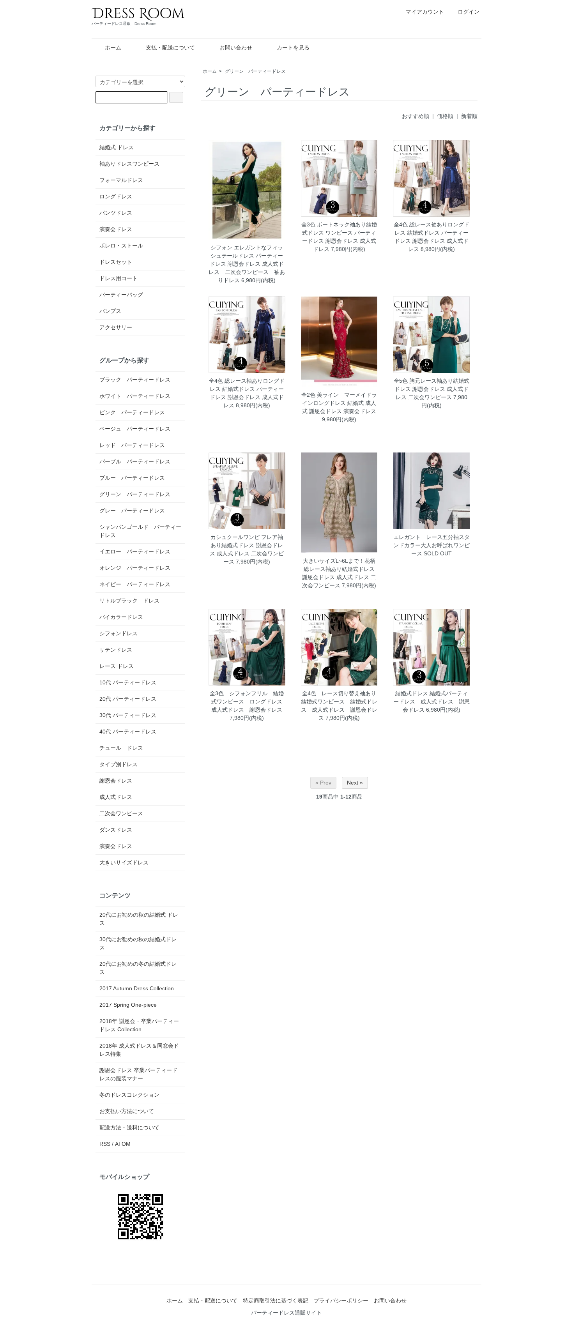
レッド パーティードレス (132, 445)
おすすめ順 (415, 116)
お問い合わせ (235, 47)
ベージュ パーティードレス (134, 429)
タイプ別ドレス (118, 764)
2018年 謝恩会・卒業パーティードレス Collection (139, 1025)
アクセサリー (115, 327)
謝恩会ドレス (115, 781)
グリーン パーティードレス (255, 71)
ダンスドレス (115, 830)
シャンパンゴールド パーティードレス (140, 531)
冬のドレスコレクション (129, 1095)
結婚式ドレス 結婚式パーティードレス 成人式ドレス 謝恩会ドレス (431, 701)
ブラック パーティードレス (134, 379)
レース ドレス (116, 666)
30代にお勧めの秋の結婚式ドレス (138, 943)
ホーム (113, 47)
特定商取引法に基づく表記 (275, 1300)
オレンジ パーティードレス (134, 568)
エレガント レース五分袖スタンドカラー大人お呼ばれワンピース (431, 545)
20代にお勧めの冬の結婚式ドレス (138, 968)
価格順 (445, 116)
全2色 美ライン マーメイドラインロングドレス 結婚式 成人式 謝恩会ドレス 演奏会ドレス (339, 403)
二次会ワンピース (121, 813)
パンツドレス (115, 213)
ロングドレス (115, 196)
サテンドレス (115, 650)
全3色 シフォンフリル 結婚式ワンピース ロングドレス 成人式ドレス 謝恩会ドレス (249, 701)
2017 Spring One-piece (128, 1005)
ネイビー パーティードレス (134, 584)
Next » (355, 782)
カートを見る (293, 47)
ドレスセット (115, 262)
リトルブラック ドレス (129, 600)
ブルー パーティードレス (132, 478)
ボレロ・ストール (121, 245)
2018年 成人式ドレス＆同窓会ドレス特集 (139, 1050)
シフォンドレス (118, 633)
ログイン (468, 12)
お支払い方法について (126, 1111)
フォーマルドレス (121, 180)
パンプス (110, 311)
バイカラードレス (121, 617)
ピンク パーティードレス (132, 412)
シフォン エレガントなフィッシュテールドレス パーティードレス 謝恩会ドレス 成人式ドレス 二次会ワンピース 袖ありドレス (247, 263)
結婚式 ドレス (116, 147)
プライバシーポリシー (341, 1300)
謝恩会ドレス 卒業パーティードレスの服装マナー (138, 1074)
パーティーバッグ (121, 295)
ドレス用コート (118, 278)
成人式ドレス (115, 797)
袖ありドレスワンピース (129, 164)
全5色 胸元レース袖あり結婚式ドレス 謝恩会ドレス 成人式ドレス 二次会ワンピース (431, 389)
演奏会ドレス (115, 229)
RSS (104, 1144)
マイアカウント (425, 12)
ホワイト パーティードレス (134, 396)
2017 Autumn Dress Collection (136, 988)
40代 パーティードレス (127, 731)
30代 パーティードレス (127, 715)
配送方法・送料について (129, 1127)
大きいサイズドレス (124, 862)
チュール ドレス (121, 748)
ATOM (123, 1144)
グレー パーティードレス (132, 510)
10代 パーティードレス (127, 682)
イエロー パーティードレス (134, 551)
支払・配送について (170, 47)
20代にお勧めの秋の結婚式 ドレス (138, 919)
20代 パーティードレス (127, 699)
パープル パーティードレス (134, 461)
